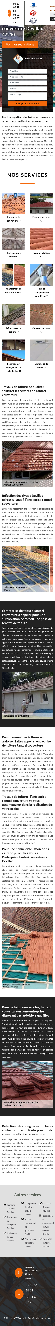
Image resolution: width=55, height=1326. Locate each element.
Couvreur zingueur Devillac (46, 1207)
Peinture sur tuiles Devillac (11, 1209)
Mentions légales (43, 1318)
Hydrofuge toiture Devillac (11, 1237)
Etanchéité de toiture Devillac (46, 1243)
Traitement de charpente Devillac (11, 1223)
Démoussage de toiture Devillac (29, 1243)
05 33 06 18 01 (16, 8)
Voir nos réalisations (20, 44)
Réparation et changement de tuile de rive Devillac (46, 1225)
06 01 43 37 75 (16, 18)
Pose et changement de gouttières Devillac (29, 1227)
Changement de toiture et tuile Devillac (29, 1209)
